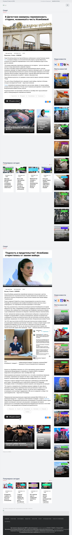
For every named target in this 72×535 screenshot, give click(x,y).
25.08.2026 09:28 (59, 467)
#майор (27, 411)
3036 (66, 467)
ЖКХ (66, 92)
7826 (6, 492)
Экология (9, 168)
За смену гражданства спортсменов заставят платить (42, 442)
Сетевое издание (42, 527)
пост (5, 59)
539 (65, 367)
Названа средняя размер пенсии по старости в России (46, 182)
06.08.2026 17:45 (59, 98)
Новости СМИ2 (7, 452)
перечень (46, 398)
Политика (13, 518)
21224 (6, 176)
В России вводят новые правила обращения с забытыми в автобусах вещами (34, 183)
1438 (66, 98)
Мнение (65, 379)
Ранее (6, 85)
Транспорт (34, 168)
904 (65, 402)
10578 (40, 435)
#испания (35, 409)
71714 (40, 118)
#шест (19, 409)
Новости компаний (58, 518)
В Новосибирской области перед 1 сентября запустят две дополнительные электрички (61, 472)
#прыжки (11, 409)
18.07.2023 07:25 (42, 434)
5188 (32, 492)
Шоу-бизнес (64, 430)
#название (41, 96)
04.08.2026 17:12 (34, 175)
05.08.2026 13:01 (46, 175)
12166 (32, 176)
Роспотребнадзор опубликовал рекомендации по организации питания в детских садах (61, 185)
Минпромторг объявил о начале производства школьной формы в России (21, 183)
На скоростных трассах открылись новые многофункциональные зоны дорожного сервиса (61, 236)
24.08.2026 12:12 (8, 491)
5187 (45, 492)
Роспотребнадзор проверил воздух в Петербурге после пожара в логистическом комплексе (60, 318)
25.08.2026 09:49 (59, 453)
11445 (16, 124)
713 (65, 333)
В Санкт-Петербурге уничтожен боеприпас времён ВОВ (61, 135)
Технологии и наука (20, 169)
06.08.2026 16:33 (59, 147)
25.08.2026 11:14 (59, 383)
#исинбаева (31, 96)
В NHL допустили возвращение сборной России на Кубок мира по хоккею (62, 337)
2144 (66, 418)
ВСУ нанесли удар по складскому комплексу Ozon (20, 497)
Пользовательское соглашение (61, 529)
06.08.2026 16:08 (59, 180)
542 (65, 350)
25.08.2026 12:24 (59, 333)
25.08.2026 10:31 (59, 418)
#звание (44, 409)
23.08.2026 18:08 (46, 491)
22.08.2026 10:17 (21, 491)
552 (65, 216)
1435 (66, 166)
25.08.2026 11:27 (59, 367)
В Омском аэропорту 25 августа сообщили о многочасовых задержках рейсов (61, 370)
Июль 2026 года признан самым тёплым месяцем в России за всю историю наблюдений (8, 184)
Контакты (7, 521)
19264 (19, 176)
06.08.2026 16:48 (59, 132)
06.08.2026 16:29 (59, 166)
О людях (48, 168)
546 (65, 453)
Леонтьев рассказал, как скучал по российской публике (62, 439)
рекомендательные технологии (47, 532)
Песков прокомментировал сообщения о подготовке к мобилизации (60, 387)
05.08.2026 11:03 (21, 175)
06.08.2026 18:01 (59, 80)
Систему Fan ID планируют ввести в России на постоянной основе (18, 128)
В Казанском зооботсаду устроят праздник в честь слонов (62, 169)
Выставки (64, 143)
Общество (64, 126)
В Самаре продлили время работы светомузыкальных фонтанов (60, 219)
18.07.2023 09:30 (42, 117)
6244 (66, 180)
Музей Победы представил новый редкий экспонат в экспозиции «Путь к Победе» (60, 151)
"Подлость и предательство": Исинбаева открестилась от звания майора (43, 125)
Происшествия (47, 518)
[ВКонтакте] (46, 102)
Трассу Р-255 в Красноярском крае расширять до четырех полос (61, 421)
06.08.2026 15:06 (59, 231)
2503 (66, 436)
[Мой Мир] (50, 102)
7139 (19, 492)
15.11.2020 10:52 (9, 124)
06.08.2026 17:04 (59, 114)
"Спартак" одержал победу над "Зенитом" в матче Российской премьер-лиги (8, 499)
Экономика (29, 427)
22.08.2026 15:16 (34, 491)
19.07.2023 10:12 (17, 53)
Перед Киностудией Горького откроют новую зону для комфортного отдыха (61, 354)
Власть (65, 75)
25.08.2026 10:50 (59, 402)
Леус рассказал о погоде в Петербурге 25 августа (61, 405)
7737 (16, 440)
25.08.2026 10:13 (59, 436)
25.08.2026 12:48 (59, 314)
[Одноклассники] (48, 102)
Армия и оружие (19, 485)
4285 (66, 147)
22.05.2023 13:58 (9, 440)
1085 (66, 80)
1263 (66, 114)
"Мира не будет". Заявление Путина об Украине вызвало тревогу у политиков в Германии (46, 500)
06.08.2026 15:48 (59, 200)
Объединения (33, 484)
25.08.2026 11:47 (59, 350)
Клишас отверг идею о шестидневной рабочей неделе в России (19, 444)
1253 (66, 383)
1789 (66, 200)
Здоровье (64, 177)
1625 (66, 132)
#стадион (22, 96)
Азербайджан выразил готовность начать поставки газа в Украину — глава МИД (61, 84)
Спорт (30, 111)
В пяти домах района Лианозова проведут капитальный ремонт (61, 101)
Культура (34, 518)
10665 (45, 176)
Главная (7, 518)
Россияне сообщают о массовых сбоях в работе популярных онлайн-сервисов (61, 117)
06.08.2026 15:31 (59, 216)
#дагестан (14, 96)
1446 (66, 231)
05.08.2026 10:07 (8, 175)
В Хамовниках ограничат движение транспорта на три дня (62, 456)
